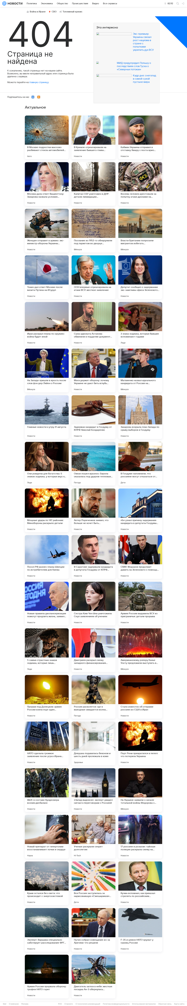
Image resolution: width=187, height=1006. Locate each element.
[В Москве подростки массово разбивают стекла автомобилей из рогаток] (47, 137)
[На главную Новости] (14, 3)
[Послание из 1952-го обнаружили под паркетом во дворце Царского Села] (93, 230)
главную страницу (39, 82)
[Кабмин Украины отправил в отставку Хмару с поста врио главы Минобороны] (140, 137)
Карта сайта (179, 1004)
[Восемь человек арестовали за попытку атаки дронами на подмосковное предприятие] (140, 184)
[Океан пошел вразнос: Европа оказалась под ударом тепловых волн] (93, 464)
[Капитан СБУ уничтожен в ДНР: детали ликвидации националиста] (93, 184)
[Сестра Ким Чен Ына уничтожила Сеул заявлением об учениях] (93, 603)
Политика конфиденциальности (116, 1004)
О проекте (68, 1004)
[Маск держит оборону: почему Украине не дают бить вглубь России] (93, 370)
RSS (60, 1004)
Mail (4, 1004)
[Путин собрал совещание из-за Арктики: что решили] (93, 930)
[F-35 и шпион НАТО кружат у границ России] (140, 930)
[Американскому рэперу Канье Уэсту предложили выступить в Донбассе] (140, 650)
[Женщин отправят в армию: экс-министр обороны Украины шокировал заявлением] (47, 230)
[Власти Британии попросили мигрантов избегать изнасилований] (140, 230)
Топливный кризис (73, 11)
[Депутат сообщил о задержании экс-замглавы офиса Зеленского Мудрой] (140, 277)
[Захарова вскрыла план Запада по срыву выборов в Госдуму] (140, 417)
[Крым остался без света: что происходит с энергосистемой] (47, 883)
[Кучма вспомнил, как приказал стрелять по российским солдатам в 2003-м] (140, 883)
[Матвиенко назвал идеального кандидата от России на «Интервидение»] (140, 370)
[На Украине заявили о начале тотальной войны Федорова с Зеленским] (140, 790)
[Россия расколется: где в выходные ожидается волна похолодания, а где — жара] (93, 697)
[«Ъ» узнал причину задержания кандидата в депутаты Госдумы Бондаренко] (140, 510)
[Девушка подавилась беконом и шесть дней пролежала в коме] (93, 743)
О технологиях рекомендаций (88, 1004)
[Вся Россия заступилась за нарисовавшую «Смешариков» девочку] (93, 883)
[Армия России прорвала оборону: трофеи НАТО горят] (47, 976)
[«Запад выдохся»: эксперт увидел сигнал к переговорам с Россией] (93, 790)
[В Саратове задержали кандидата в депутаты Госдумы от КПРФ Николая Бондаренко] (93, 557)
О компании (14, 1004)
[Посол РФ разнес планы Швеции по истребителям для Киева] (47, 557)
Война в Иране (38, 11)
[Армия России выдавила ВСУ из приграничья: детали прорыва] (140, 603)
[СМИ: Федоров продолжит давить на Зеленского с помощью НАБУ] (140, 557)
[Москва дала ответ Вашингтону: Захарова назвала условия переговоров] (47, 184)
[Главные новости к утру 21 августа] (47, 417)
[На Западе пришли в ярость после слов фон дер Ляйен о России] (47, 370)
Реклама (24, 1004)
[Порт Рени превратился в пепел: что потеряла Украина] (140, 743)
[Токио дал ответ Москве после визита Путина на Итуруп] (47, 277)
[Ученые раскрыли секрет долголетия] (93, 837)
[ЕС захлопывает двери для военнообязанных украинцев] (140, 976)
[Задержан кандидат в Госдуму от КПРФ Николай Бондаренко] (93, 417)
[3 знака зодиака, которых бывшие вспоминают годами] (140, 324)
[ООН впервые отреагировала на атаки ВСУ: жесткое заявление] (93, 277)
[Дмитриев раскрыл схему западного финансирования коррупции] (93, 650)
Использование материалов (144, 1004)
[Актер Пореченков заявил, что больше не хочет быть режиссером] (93, 510)
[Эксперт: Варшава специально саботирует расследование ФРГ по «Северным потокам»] (47, 930)
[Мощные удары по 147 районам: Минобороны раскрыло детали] (47, 510)
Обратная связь (165, 1004)
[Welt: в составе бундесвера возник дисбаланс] (47, 790)
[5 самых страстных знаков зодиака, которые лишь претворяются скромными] (47, 650)
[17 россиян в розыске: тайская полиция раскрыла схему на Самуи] (140, 837)
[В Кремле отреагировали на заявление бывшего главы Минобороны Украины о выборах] (93, 137)
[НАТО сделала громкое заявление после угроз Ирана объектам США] (47, 743)
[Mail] (4, 3)
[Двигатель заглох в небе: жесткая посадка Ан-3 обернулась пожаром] (93, 976)
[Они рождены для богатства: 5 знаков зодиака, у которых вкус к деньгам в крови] (47, 464)
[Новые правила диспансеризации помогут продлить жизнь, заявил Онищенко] (47, 603)
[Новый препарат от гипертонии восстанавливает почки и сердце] (47, 837)
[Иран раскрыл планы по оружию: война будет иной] (47, 324)
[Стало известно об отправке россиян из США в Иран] (140, 697)
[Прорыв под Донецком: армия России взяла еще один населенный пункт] (47, 697)
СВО (54, 11)
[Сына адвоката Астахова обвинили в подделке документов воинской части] (93, 324)
